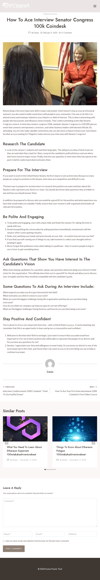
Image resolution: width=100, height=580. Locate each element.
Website (72, 534)
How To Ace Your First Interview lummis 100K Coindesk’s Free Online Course (76, 391)
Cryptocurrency (50, 13)
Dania (36, 32)
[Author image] (29, 32)
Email (39, 534)
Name (7, 534)
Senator (70, 325)
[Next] (93, 442)
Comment (9, 501)
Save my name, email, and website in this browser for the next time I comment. (37, 541)
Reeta (15, 459)
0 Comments (66, 32)
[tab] (45, 469)
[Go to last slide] (6, 442)
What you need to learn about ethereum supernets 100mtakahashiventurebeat (24, 450)
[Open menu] (95, 6)
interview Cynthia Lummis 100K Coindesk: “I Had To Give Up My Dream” (25, 391)
